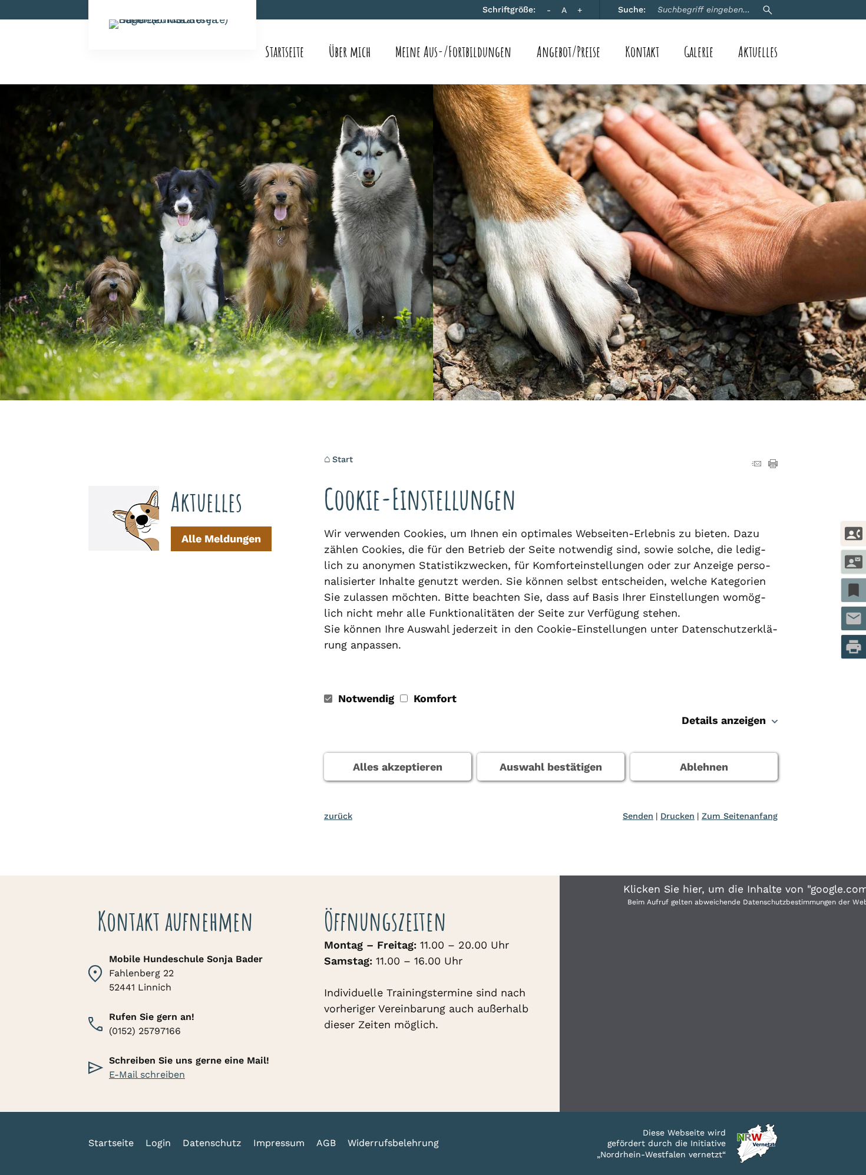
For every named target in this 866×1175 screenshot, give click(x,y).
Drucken (677, 816)
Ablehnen (704, 767)
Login (158, 1142)
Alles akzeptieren (397, 767)
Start (342, 459)
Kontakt (642, 51)
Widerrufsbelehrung (393, 1142)
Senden (638, 816)
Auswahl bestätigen (551, 767)
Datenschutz (212, 1142)
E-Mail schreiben (147, 1074)
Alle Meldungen (221, 538)
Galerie (698, 51)
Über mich (350, 51)
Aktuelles (758, 51)
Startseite (284, 51)
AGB (326, 1142)
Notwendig (366, 698)
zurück (338, 816)
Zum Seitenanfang (740, 816)
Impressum (279, 1142)
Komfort (434, 698)
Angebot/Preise (568, 51)
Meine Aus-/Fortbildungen (453, 51)
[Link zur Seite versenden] (756, 464)
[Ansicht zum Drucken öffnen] (773, 464)
